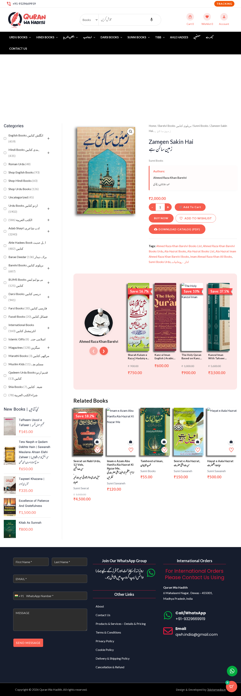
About (100, 606)
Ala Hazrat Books (175, 251)
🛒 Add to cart (190, 207)
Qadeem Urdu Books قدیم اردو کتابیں (28, 375)
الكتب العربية (20, 220)
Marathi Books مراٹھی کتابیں (28, 356)
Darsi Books (110, 37)
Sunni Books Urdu (160, 262)
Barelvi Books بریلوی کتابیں (25, 268)
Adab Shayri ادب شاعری (24, 231)
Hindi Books (45, 37)
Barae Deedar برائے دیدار (27, 257)
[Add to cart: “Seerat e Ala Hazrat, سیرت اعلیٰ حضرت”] (197, 442)
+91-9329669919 (24, 3)
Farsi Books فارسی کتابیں (27, 308)
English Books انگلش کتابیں (25, 138)
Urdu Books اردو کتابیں (23, 208)
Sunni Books (136, 37)
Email (180, 628)
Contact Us (18, 48)
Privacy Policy (105, 641)
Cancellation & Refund (110, 667)
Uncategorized (21, 197)
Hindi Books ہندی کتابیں (24, 152)
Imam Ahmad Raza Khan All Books (211, 256)
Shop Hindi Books (22, 180)
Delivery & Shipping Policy (113, 658)
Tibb (158, 37)
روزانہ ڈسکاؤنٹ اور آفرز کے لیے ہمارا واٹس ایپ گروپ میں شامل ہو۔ (119, 574)
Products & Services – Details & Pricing (121, 623)
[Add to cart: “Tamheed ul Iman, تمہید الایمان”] (164, 442)
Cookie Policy (105, 649)
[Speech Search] (151, 19)
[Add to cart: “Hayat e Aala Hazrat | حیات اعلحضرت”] (231, 442)
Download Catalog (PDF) (179, 229)
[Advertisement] (120, 82)
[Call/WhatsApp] (168, 615)
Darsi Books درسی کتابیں (24, 297)
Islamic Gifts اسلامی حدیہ (26, 339)
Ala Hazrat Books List (200, 251)
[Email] (168, 631)
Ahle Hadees (179, 37)
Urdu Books (18, 37)
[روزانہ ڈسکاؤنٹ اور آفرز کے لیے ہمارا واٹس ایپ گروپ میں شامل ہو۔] (151, 572)
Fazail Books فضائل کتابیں (28, 316)
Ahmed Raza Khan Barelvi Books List (179, 246)
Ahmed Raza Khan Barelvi (170, 177)
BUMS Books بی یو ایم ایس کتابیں (25, 282)
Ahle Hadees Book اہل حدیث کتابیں (27, 245)
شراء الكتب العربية (22, 395)
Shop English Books (24, 172)
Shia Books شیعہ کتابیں (25, 386)
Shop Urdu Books (23, 189)
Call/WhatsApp (190, 613)
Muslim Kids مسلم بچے (25, 364)
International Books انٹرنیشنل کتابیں (22, 328)
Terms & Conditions (108, 632)
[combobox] (18, 596)
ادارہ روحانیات (180, 262)
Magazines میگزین (24, 347)
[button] (224, 4)
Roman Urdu (19, 164)
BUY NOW (161, 218)
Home (152, 125)
